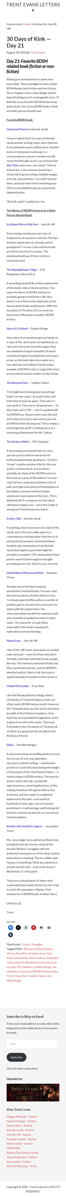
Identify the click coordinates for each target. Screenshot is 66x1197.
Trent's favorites (17, 976)
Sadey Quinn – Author (20, 1125)
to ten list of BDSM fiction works (38, 971)
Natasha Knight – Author (21, 1121)
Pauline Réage (42, 967)
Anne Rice (21, 953)
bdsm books (21, 957)
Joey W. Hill (22, 962)
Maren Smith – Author (20, 1143)
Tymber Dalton (37, 976)
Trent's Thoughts (32, 944)
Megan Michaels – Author (22, 1116)
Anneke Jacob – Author (20, 1130)
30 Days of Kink (32, 949)
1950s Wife (13, 1148)
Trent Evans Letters (33, 4)
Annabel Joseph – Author (22, 1139)
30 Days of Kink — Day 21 (29, 42)
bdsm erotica (37, 957)
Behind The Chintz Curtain (22, 1152)
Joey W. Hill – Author (19, 1134)
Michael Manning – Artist (22, 1166)
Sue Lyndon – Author (19, 1161)
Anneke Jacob (37, 953)
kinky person (37, 962)
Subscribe (16, 1057)
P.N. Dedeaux (25, 967)
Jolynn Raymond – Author (22, 1157)
